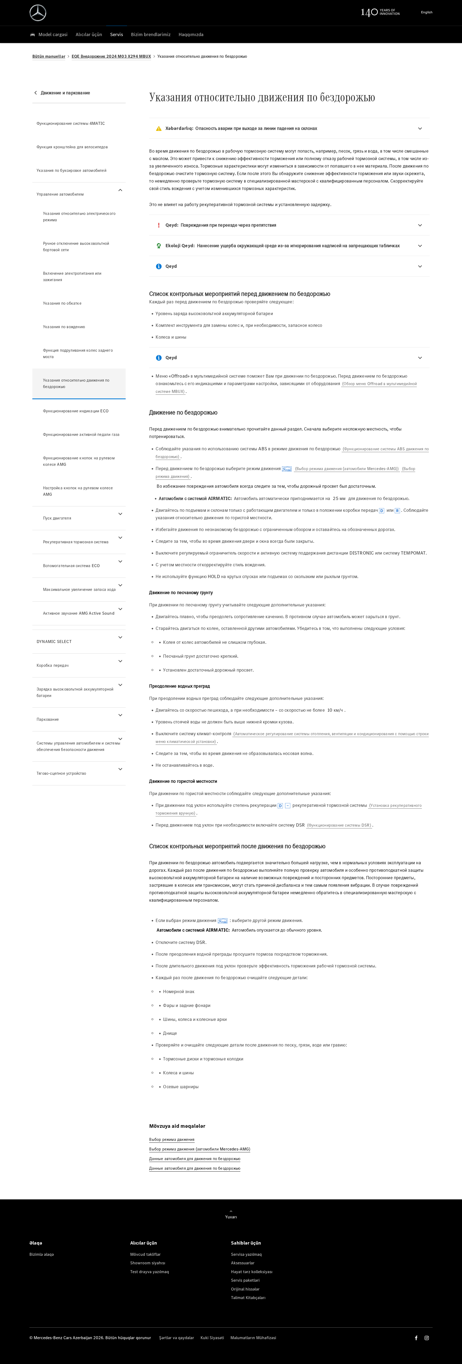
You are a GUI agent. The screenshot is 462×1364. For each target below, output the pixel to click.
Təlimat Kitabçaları (248, 1297)
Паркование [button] (48, 719)
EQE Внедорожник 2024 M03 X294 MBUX (111, 56)
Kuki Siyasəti (212, 1337)
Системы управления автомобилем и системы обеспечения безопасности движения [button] (78, 746)
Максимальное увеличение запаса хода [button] (79, 589)
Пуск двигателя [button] (57, 518)
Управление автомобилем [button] (60, 194)
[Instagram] (427, 1338)
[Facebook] (416, 1338)
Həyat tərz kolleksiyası (251, 1271)
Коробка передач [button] (52, 665)
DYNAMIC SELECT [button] (54, 641)
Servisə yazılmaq (246, 1254)
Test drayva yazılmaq (149, 1271)
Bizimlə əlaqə (41, 1254)
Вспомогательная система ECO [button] (71, 565)
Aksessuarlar (243, 1263)
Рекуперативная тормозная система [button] (76, 542)
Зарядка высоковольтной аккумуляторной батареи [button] (75, 692)
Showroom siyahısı (147, 1263)
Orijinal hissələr (245, 1289)
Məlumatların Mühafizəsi (253, 1337)
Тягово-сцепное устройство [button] (61, 773)
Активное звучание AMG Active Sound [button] (78, 613)
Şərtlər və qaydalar (176, 1337)
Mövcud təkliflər (145, 1254)
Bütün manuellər (48, 56)
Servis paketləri (245, 1280)
